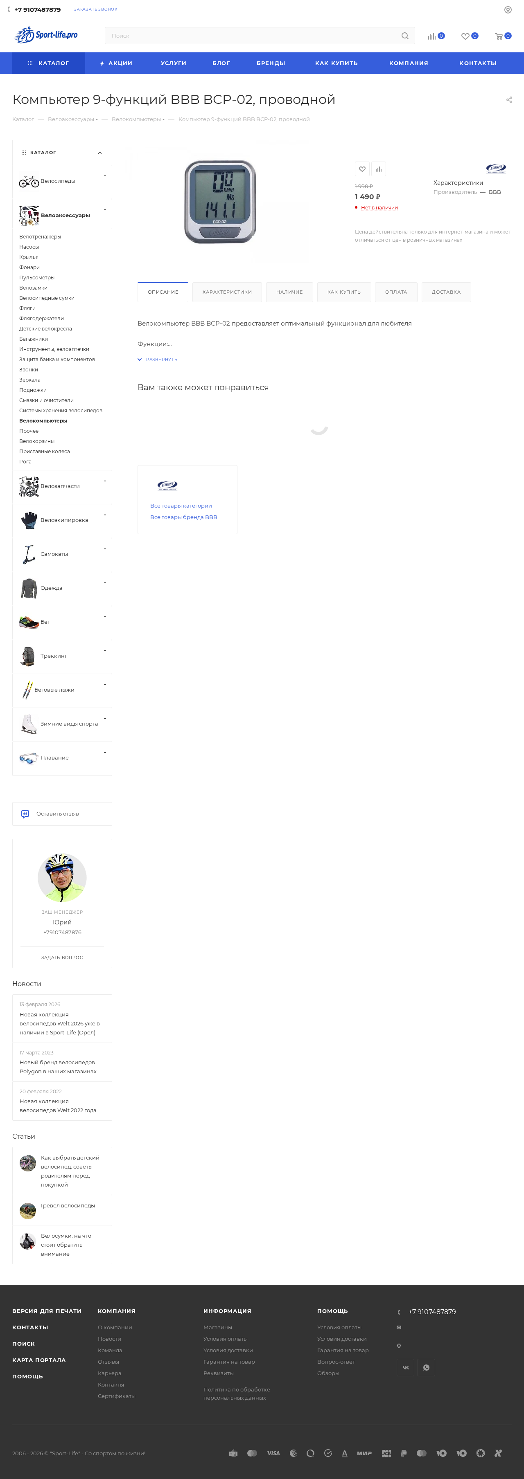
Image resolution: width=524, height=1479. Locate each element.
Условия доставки (228, 1350)
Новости (26, 984)
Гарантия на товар (229, 1361)
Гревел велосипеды (68, 1205)
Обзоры (328, 1373)
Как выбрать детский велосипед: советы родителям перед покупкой (70, 1171)
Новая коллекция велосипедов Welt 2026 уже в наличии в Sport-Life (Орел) (60, 1023)
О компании (115, 1327)
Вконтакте (405, 1367)
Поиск (23, 1343)
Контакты (30, 1327)
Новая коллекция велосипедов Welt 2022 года (58, 1105)
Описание (163, 292)
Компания (117, 1311)
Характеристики (227, 292)
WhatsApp (426, 1367)
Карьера (110, 1373)
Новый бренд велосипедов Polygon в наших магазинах (58, 1066)
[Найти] (405, 35)
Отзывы (108, 1361)
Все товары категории (181, 505)
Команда (110, 1350)
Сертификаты (117, 1396)
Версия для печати (47, 1311)
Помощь (27, 1376)
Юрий (62, 922)
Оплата (396, 292)
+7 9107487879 (37, 9)
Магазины (217, 1327)
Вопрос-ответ (336, 1361)
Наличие (289, 292)
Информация (227, 1311)
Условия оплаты (225, 1338)
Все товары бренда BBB (183, 517)
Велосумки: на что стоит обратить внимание (66, 1244)
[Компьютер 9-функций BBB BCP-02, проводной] (217, 201)
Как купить (344, 292)
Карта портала (39, 1360)
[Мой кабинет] (508, 11)
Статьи (23, 1136)
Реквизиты (218, 1373)
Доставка (446, 292)
